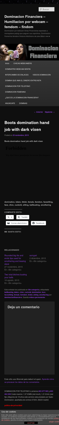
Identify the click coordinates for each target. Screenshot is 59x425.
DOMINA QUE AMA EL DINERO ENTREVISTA (23, 80)
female (16, 294)
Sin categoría (33, 289)
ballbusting (8, 292)
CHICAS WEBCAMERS (22, 63)
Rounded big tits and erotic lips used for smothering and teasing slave (15, 259)
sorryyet (33, 255)
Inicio (7, 63)
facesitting (8, 294)
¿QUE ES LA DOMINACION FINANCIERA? (22, 97)
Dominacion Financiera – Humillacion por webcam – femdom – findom (26, 21)
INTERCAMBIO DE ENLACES (16, 74)
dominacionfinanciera (13, 297)
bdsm (16, 292)
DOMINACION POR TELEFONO (17, 86)
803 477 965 (43, 391)
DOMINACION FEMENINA (15, 92)
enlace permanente (37, 297)
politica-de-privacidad (13, 405)
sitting (35, 294)
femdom (23, 294)
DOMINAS (23, 103)
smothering (44, 294)
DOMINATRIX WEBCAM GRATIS (18, 69)
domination (36, 292)
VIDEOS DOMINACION (42, 74)
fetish (30, 294)
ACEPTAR (31, 423)
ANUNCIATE (10, 103)
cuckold (28, 292)
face (43, 292)
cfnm (22, 292)
